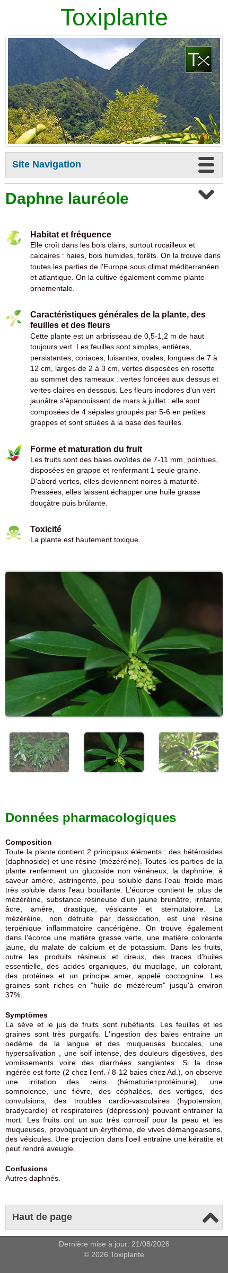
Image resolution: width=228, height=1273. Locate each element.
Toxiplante (114, 17)
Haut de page (42, 1217)
